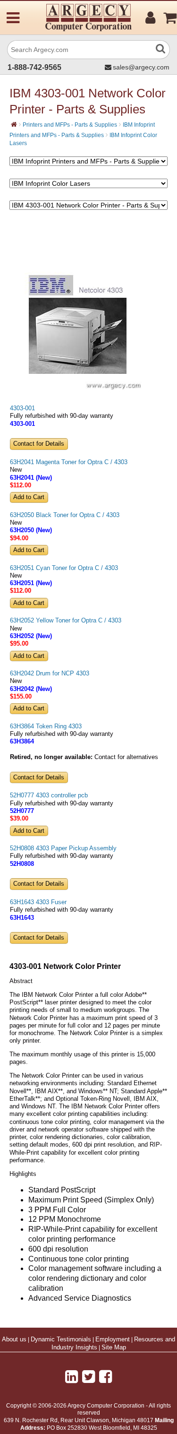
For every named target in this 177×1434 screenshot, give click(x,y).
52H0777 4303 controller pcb (49, 795)
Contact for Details (38, 444)
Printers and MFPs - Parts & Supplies (70, 124)
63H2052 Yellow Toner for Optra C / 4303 (65, 620)
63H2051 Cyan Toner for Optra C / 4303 (64, 568)
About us (14, 1339)
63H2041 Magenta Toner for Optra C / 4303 (68, 462)
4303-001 (22, 408)
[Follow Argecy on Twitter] (88, 1376)
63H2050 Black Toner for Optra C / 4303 (64, 515)
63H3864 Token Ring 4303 (46, 726)
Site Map (113, 1347)
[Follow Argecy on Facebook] (105, 1376)
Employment (112, 1339)
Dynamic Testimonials (61, 1339)
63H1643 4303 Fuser (38, 902)
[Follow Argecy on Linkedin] (71, 1376)
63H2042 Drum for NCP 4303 (49, 673)
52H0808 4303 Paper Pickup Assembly (63, 848)
